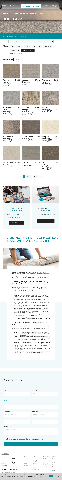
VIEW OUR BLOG (15, 222)
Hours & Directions (45, 6)
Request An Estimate (55, 6)
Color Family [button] (47, 46)
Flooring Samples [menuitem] (35, 461)
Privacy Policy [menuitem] (55, 470)
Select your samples (44, 221)
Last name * (34, 390)
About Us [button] (4, 9)
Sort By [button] (17, 59)
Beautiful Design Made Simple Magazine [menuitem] (36, 465)
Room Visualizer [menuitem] (35, 457)
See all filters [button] (27, 50)
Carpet (16, 13)
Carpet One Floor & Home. (10, 472)
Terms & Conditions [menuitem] (54, 467)
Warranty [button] (14, 50)
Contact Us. (26, 36)
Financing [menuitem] (26, 472)
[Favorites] (45, 9)
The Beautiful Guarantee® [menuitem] (46, 464)
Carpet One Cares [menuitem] (54, 461)
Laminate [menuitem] (26, 465)
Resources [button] (12, 5)
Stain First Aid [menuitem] (46, 458)
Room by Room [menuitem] (55, 458)
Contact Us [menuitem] (54, 464)
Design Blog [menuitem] (36, 469)
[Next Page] (41, 176)
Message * (6, 426)
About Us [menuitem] (54, 456)
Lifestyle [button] (35, 46)
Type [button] (26, 46)
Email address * (35, 411)
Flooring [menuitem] (25, 456)
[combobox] (29, 41)
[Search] (52, 41)
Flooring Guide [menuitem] (46, 461)
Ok (51, 476)
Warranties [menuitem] (45, 466)
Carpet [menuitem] (25, 463)
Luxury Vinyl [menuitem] (26, 458)
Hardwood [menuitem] (26, 461)
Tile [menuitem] (24, 467)
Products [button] (4, 5)
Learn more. (8, 477)
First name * (6, 390)
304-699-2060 (21, 2)
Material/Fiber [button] (16, 46)
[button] (42, 9)
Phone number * (7, 411)
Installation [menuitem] (45, 469)
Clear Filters (21, 53)
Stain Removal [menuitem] (46, 456)
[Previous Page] (20, 176)
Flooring (11, 13)
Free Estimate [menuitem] (27, 470)
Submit (31, 444)
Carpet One (5, 13)
